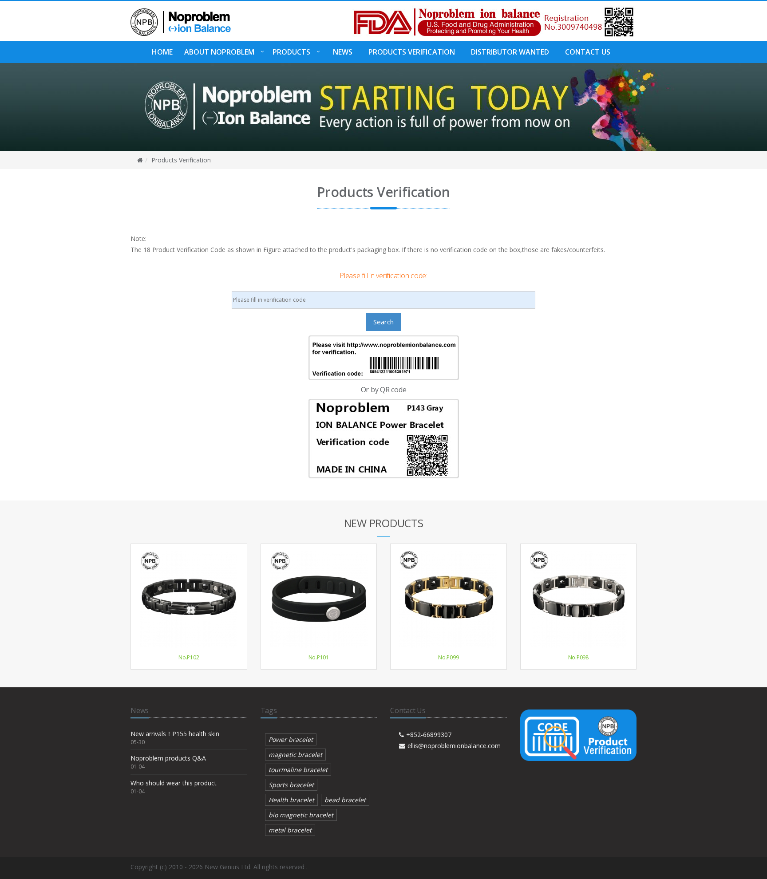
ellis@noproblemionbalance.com (454, 745)
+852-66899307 (428, 734)
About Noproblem (219, 52)
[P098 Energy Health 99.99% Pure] (578, 599)
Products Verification (411, 52)
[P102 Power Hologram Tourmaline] (189, 599)
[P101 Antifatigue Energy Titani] (319, 599)
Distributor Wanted (510, 52)
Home (162, 52)
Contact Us (587, 52)
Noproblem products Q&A (168, 758)
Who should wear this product (173, 783)
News (342, 52)
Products (291, 52)
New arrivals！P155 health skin (174, 733)
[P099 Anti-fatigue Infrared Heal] (448, 599)
